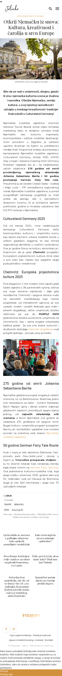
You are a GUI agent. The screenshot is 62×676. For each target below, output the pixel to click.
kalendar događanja (41, 329)
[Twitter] (16, 523)
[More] (53, 523)
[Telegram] (38, 523)
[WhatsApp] (23, 523)
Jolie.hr (9, 495)
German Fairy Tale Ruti (44, 467)
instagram (31, 615)
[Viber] (45, 523)
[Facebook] (9, 523)
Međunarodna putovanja (31, 16)
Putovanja (7, 514)
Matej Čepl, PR (17, 510)
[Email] (31, 523)
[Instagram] (14, 629)
